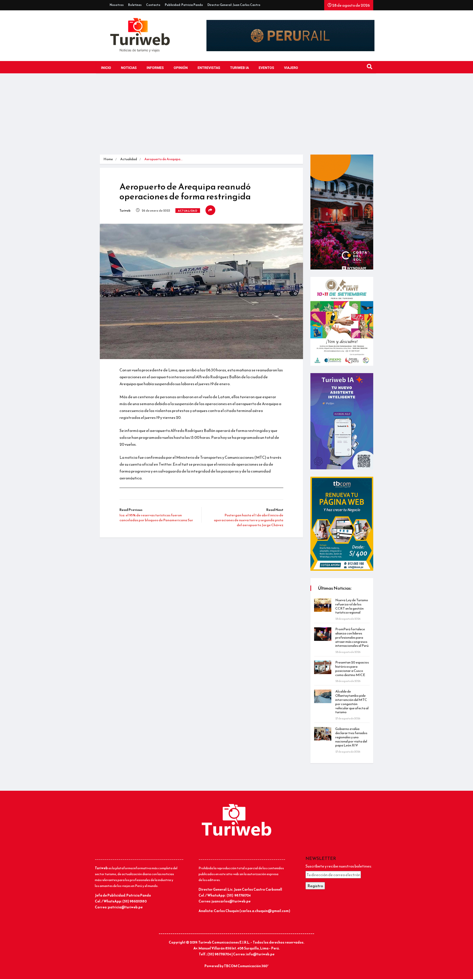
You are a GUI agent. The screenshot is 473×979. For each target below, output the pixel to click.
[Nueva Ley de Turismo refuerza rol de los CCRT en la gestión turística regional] (322, 605)
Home (108, 159)
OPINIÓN (181, 67)
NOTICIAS (129, 67)
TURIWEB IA (239, 67)
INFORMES (155, 67)
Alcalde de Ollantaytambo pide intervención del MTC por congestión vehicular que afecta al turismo (352, 702)
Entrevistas (209, 67)
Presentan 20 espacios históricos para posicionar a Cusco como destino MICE (352, 668)
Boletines (135, 5)
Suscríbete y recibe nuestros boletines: (338, 866)
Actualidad (128, 159)
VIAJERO (291, 67)
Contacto (153, 5)
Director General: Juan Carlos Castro (233, 5)
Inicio (106, 67)
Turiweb (125, 210)
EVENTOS (266, 67)
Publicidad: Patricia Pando (184, 5)
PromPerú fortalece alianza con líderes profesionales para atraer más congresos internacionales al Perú (352, 637)
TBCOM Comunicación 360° (246, 966)
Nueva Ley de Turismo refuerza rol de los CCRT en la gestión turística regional (351, 606)
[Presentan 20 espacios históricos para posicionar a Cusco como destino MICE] (322, 667)
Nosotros (117, 5)
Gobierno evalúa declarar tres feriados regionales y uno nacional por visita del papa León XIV (351, 737)
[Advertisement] (236, 117)
